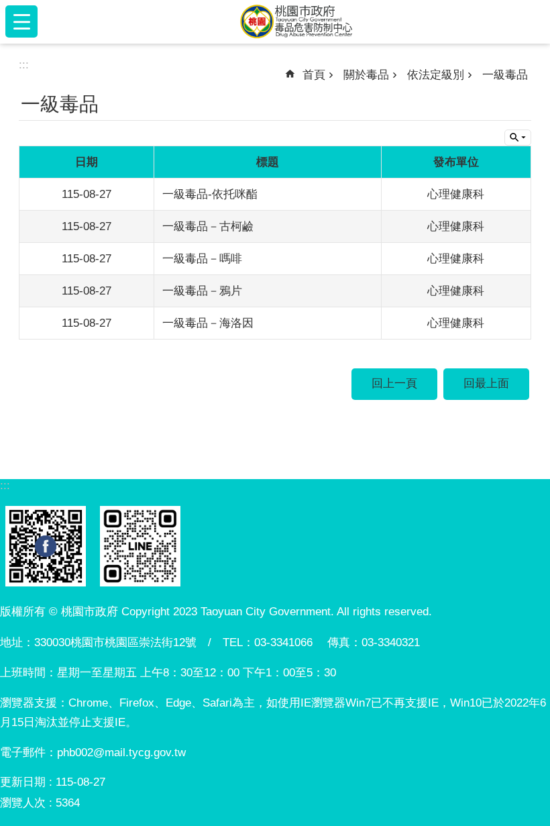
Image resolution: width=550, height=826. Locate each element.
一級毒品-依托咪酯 (210, 194)
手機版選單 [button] (21, 21)
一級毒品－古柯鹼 (208, 226)
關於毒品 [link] (366, 74)
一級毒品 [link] (505, 74)
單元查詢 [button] (517, 138)
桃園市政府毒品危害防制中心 (296, 21)
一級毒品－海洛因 (208, 323)
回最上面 (486, 383)
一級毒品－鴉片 (202, 291)
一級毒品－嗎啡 (202, 258)
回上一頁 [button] (394, 383)
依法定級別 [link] (435, 74)
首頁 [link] (313, 74)
